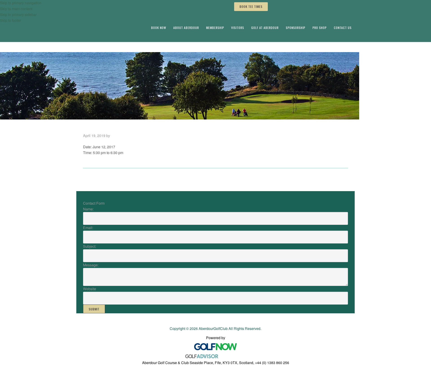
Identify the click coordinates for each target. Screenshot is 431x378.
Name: (88, 209)
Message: (91, 264)
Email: (88, 227)
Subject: (89, 246)
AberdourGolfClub (111, 14)
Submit (94, 309)
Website (89, 288)
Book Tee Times (251, 6)
